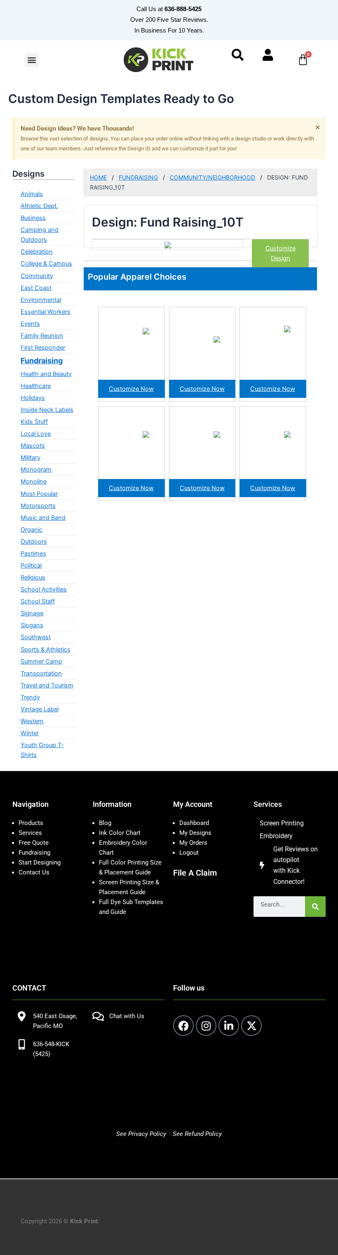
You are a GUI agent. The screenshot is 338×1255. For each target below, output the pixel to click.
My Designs (195, 833)
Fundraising (42, 360)
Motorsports (38, 505)
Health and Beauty (46, 374)
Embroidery (276, 836)
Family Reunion (42, 335)
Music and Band (43, 517)
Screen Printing (282, 823)
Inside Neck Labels (47, 410)
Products (31, 823)
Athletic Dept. (39, 206)
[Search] (315, 906)
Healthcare (36, 386)
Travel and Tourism (47, 685)
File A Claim (195, 873)
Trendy (30, 697)
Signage (32, 613)
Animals (32, 194)
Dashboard (194, 823)
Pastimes (33, 553)
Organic (31, 529)
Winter (30, 733)
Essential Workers (45, 312)
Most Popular (39, 494)
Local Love (36, 433)
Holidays (33, 398)
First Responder (43, 347)
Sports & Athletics (45, 649)
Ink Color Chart (120, 833)
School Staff (38, 601)
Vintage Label (40, 709)
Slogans (32, 625)
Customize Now (131, 389)
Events (30, 323)
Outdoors (34, 541)
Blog (105, 823)
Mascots (33, 445)
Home (98, 177)
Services (30, 833)
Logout (189, 852)
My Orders (193, 842)
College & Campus (46, 263)
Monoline (34, 481)
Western (32, 721)
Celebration (37, 251)
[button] (31, 60)
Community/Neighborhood (212, 177)
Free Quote (34, 842)
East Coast (36, 288)
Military (30, 457)
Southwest (36, 637)
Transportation (41, 673)
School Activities (44, 589)
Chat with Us (126, 1016)
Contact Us (34, 872)
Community (37, 276)
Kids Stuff (34, 421)
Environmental (41, 300)
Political (31, 565)
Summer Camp (41, 661)
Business (33, 218)
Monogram (36, 469)
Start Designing (40, 862)
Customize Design (280, 253)
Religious (33, 577)
